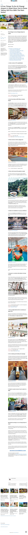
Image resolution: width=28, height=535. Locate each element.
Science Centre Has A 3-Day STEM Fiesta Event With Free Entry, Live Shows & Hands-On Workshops (4, 45)
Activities (2, 4)
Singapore (2, 524)
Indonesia (2, 526)
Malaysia (4, 524)
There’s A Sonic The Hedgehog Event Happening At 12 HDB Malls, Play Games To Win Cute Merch (4, 49)
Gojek (1, 38)
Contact (5, 515)
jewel (3, 38)
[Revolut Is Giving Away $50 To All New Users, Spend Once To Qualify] (5, 491)
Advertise (3, 515)
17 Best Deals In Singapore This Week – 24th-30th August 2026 (22, 496)
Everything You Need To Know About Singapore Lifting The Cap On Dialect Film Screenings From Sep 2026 (14, 497)
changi (5, 37)
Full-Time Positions (11, 515)
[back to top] (26, 532)
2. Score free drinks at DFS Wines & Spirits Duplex (16, 50)
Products (11, 507)
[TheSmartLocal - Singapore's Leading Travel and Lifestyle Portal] (14, 1)
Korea (7, 526)
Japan (5, 526)
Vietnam (4, 526)
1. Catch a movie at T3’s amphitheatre (14, 49)
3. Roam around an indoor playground (14, 51)
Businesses (2, 507)
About (1, 515)
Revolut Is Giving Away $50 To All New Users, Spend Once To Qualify (4, 496)
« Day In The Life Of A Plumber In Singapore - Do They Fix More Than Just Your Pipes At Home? (12, 484)
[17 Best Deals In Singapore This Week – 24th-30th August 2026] (23, 491)
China (19, 507)
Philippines (8, 524)
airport (2, 37)
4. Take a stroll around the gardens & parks (15, 52)
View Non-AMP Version (16, 532)
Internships (7, 515)
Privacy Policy (14, 515)
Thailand (6, 524)
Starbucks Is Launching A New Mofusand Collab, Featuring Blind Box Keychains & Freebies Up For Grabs (14, 511)
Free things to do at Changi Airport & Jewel (14, 48)
